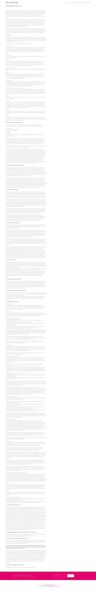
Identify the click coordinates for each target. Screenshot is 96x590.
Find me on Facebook (45, 585)
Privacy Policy (48, 584)
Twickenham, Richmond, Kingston (52, 586)
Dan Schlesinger (12, 2)
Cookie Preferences (53, 584)
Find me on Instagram (51, 585)
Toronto (59, 586)
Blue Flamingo (41, 586)
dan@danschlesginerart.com (13, 129)
